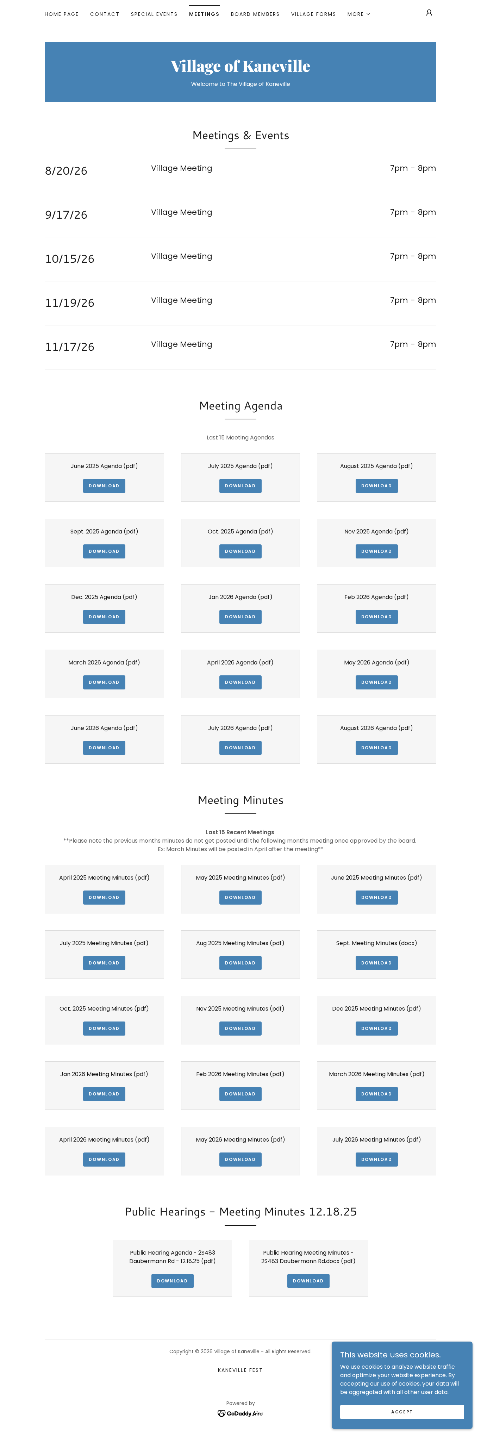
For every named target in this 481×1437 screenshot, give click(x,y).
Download (104, 486)
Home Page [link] (62, 14)
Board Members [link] (255, 14)
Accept (402, 1411)
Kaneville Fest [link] (240, 1370)
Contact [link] (105, 14)
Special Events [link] (154, 14)
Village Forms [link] (313, 14)
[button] (359, 14)
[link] (240, 70)
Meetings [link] (204, 14)
